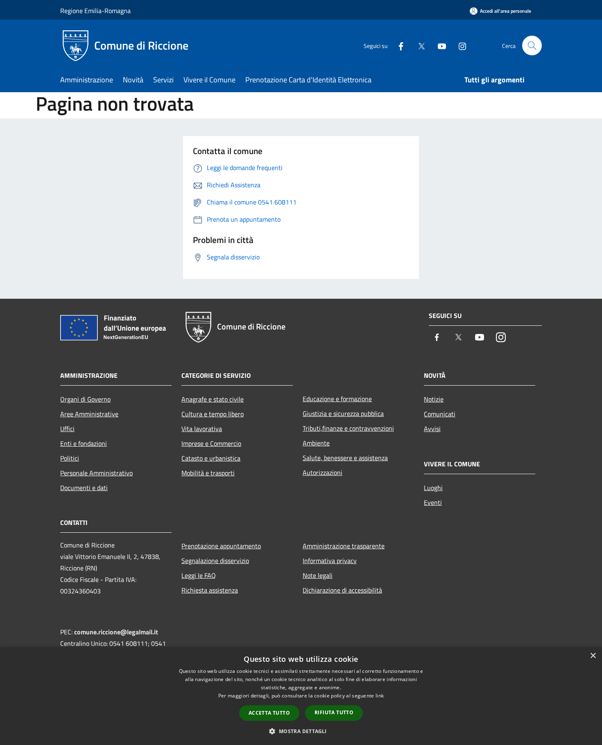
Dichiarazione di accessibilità (342, 590)
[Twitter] (418, 45)
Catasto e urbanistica (210, 458)
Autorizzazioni (322, 472)
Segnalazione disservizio (215, 561)
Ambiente (316, 443)
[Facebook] (397, 45)
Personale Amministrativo (96, 473)
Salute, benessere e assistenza (345, 458)
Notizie (434, 399)
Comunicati (439, 414)
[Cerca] (532, 45)
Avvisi (432, 429)
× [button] (593, 656)
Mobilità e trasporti (208, 473)
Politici (69, 458)
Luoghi (433, 488)
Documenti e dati (84, 488)
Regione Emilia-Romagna (95, 11)
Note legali (318, 575)
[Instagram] (459, 45)
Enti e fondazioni (83, 443)
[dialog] (301, 696)
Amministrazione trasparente (344, 546)
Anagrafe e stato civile (212, 399)
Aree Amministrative (89, 414)
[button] (300, 731)
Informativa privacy (330, 561)
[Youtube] (438, 45)
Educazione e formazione (337, 399)
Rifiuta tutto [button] (334, 712)
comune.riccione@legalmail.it (116, 632)
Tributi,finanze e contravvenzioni (348, 428)
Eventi (433, 502)
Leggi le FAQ (198, 575)
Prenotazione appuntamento (221, 546)
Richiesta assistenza (209, 590)
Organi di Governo (85, 399)
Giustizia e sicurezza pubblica (343, 413)
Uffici (67, 429)
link (380, 695)
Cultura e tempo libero (212, 414)
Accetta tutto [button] (269, 712)
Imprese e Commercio (211, 443)
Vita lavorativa (201, 429)
